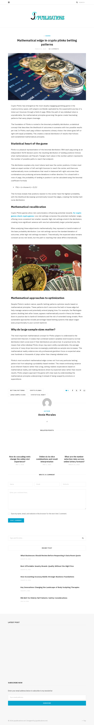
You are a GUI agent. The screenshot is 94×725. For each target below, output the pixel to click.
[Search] (77, 2)
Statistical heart (38, 395)
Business (47, 706)
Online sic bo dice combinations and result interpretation (47, 459)
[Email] (84, 390)
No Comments (54, 49)
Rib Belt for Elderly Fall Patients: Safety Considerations (44, 598)
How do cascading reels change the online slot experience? (19, 459)
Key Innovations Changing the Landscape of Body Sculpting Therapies (50, 587)
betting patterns (17, 390)
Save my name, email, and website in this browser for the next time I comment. (39, 514)
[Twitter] (76, 390)
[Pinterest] (80, 390)
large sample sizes (18, 395)
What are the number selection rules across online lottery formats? (74, 459)
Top (84, 721)
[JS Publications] (47, 16)
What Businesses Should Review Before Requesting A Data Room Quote (51, 555)
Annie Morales (47, 414)
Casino (48, 36)
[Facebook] (72, 390)
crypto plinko (36, 390)
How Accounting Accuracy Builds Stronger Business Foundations (47, 577)
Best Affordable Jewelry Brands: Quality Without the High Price (47, 566)
